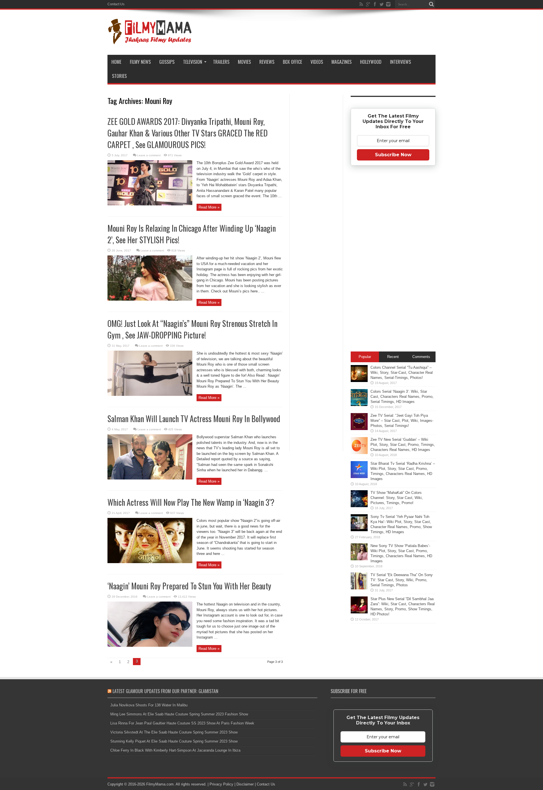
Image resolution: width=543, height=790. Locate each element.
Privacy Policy (221, 784)
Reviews (266, 61)
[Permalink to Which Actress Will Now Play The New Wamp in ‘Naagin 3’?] (149, 562)
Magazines (341, 61)
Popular (365, 357)
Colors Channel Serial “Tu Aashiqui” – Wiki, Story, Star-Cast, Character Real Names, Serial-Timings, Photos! (401, 372)
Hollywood (371, 61)
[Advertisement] (316, 185)
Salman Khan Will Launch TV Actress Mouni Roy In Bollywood (193, 418)
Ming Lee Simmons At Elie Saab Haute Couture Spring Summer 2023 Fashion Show (179, 714)
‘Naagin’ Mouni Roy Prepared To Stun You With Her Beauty (189, 586)
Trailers (221, 61)
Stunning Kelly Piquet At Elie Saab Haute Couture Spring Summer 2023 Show (174, 741)
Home (116, 61)
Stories (119, 76)
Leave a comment (149, 155)
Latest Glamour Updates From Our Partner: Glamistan (165, 691)
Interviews (400, 61)
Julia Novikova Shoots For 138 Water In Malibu (149, 705)
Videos (317, 61)
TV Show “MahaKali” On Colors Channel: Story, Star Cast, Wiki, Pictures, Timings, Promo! (396, 498)
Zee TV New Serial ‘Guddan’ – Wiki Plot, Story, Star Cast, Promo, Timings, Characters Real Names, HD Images (402, 444)
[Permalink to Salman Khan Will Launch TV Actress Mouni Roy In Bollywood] (149, 478)
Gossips (166, 61)
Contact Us (115, 4)
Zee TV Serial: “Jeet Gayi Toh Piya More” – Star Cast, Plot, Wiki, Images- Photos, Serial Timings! (401, 420)
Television (192, 61)
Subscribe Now (393, 154)
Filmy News (140, 61)
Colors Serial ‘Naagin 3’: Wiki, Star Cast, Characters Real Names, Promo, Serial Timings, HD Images (402, 396)
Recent (393, 357)
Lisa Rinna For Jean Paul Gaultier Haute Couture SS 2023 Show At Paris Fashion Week (182, 723)
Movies (244, 61)
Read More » (209, 207)
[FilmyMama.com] (149, 40)
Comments (421, 357)
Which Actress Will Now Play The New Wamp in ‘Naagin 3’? (190, 502)
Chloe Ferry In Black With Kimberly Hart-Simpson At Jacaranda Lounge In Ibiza (175, 750)
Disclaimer (245, 784)
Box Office (292, 61)
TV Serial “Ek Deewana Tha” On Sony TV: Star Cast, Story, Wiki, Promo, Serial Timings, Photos (401, 580)
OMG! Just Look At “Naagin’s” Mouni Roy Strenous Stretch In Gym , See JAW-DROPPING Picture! (192, 329)
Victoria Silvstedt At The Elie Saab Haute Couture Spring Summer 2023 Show (174, 732)
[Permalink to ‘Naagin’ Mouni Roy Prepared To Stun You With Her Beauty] (149, 645)
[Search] (431, 4)
